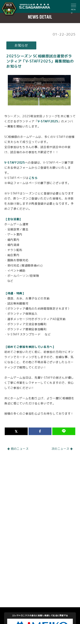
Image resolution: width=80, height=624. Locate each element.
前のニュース (19, 449)
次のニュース (60, 449)
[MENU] (74, 6)
